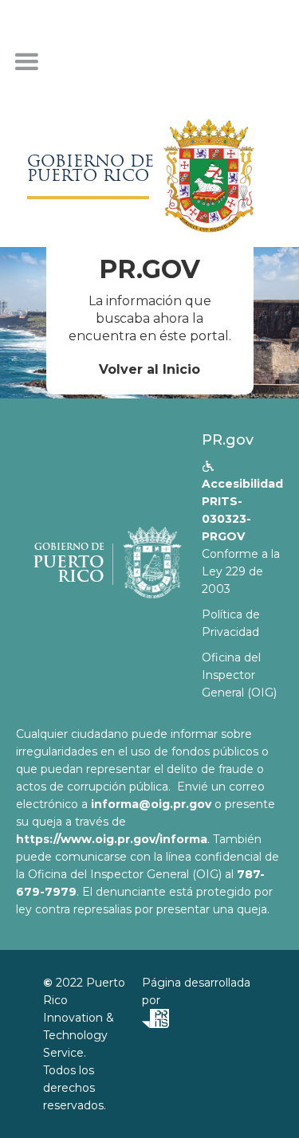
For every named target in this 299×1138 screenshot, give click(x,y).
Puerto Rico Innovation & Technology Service (84, 1017)
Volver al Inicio (149, 369)
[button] (26, 62)
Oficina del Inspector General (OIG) (239, 675)
